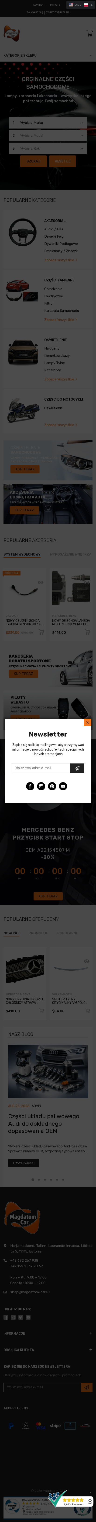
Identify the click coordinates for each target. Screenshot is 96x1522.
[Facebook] (30, 786)
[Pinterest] (52, 786)
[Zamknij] (87, 722)
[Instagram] (41, 786)
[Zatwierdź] (77, 768)
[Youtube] (63, 786)
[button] (80, 5)
